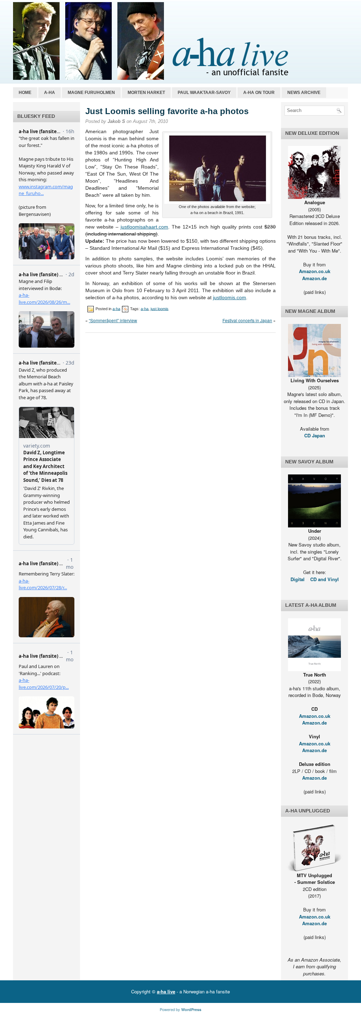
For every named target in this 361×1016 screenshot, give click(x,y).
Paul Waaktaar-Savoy (204, 92)
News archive (303, 92)
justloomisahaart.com (144, 227)
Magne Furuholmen (91, 92)
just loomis (160, 308)
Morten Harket (146, 92)
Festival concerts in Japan (247, 320)
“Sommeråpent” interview (113, 320)
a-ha (49, 92)
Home (25, 92)
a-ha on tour (259, 92)
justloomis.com (229, 297)
